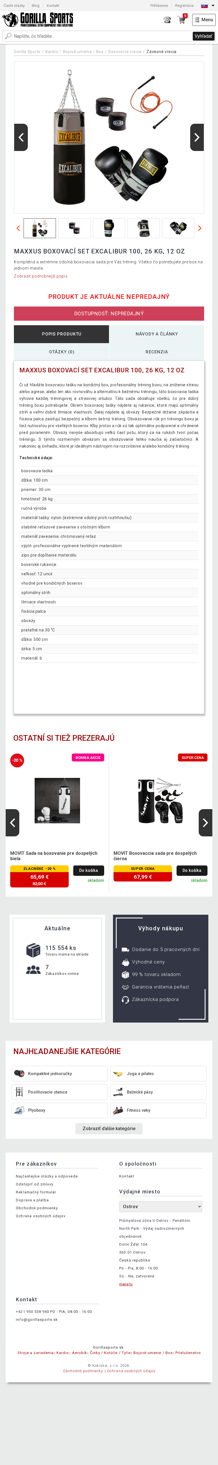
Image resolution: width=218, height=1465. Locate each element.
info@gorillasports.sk (37, 1319)
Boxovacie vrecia (125, 51)
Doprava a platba (32, 1200)
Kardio (51, 51)
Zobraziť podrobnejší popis (41, 276)
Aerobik (79, 1353)
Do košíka (88, 870)
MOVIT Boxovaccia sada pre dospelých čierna (155, 856)
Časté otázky (14, 5)
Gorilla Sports (27, 51)
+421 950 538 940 (32, 1311)
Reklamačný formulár (36, 1192)
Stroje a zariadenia (36, 1353)
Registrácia (184, 5)
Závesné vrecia (161, 51)
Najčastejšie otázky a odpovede (46, 1176)
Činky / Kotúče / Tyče (110, 1353)
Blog (35, 5)
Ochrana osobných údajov (41, 1216)
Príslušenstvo (188, 1353)
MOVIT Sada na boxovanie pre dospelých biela (53, 856)
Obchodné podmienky (37, 1208)
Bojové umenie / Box (83, 51)
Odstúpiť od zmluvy (34, 1184)
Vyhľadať (203, 36)
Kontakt (53, 5)
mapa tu (126, 1284)
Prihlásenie (159, 5)
